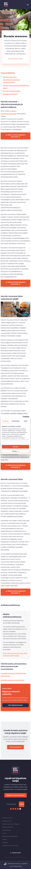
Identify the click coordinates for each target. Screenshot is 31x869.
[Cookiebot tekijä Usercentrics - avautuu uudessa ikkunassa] (22, 417)
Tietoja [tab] (25, 421)
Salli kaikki (15, 446)
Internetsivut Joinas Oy (20, 857)
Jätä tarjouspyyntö (15, 747)
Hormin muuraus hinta (11, 91)
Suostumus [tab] (5, 421)
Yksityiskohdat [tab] (15, 421)
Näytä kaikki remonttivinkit (15, 58)
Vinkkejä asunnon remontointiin (12, 680)
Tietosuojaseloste (9, 857)
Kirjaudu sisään (16, 852)
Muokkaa (14, 451)
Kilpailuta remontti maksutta (15, 795)
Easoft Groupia (18, 866)
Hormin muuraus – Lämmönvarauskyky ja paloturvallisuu (11, 79)
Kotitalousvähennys (10, 94)
